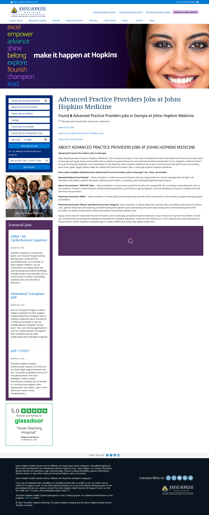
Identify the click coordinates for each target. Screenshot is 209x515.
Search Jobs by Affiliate (22, 113)
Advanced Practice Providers (25, 107)
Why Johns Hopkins (37, 20)
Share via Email (118, 455)
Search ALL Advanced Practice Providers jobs (81, 133)
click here (29, 498)
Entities (141, 21)
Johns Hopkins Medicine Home (25, 2)
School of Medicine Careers (105, 12)
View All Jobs (29, 167)
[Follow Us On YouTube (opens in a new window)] (179, 478)
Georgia (15, 120)
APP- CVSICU (20, 351)
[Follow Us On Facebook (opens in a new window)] (168, 478)
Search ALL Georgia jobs (70, 139)
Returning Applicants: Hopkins (159, 12)
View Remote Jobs (29, 146)
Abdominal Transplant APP (28, 295)
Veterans (93, 20)
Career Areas (110, 20)
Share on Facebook (107, 455)
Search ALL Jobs (66, 127)
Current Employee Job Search (131, 12)
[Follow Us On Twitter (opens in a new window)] (174, 478)
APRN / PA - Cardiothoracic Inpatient (29, 238)
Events (125, 20)
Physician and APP (76, 21)
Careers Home (15, 20)
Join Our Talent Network (186, 2)
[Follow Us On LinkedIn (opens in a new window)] (185, 478)
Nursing (58, 21)
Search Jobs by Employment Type (27, 133)
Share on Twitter (111, 455)
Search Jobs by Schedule (23, 126)
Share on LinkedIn (114, 455)
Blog (152, 20)
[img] (28, 12)
